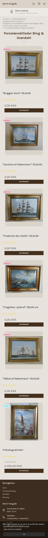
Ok (24, 534)
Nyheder (5, 494)
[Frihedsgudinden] (24, 424)
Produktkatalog (9, 491)
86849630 (24, 518)
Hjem (4, 488)
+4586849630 (13, 518)
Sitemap (5, 497)
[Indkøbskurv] (39, 4)
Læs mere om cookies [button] (13, 529)
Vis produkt (24, 110)
